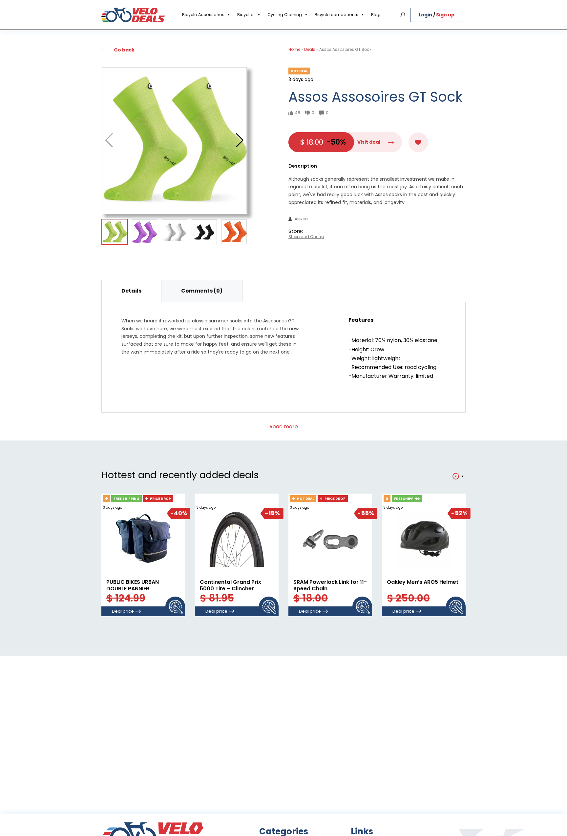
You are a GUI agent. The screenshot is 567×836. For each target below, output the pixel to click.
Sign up (445, 14)
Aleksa (301, 219)
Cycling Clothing (284, 14)
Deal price (123, 611)
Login (426, 14)
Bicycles (246, 14)
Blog (376, 14)
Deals (309, 49)
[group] (174, 140)
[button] (239, 140)
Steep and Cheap (306, 237)
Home (294, 49)
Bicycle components (336, 14)
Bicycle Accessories (203, 14)
